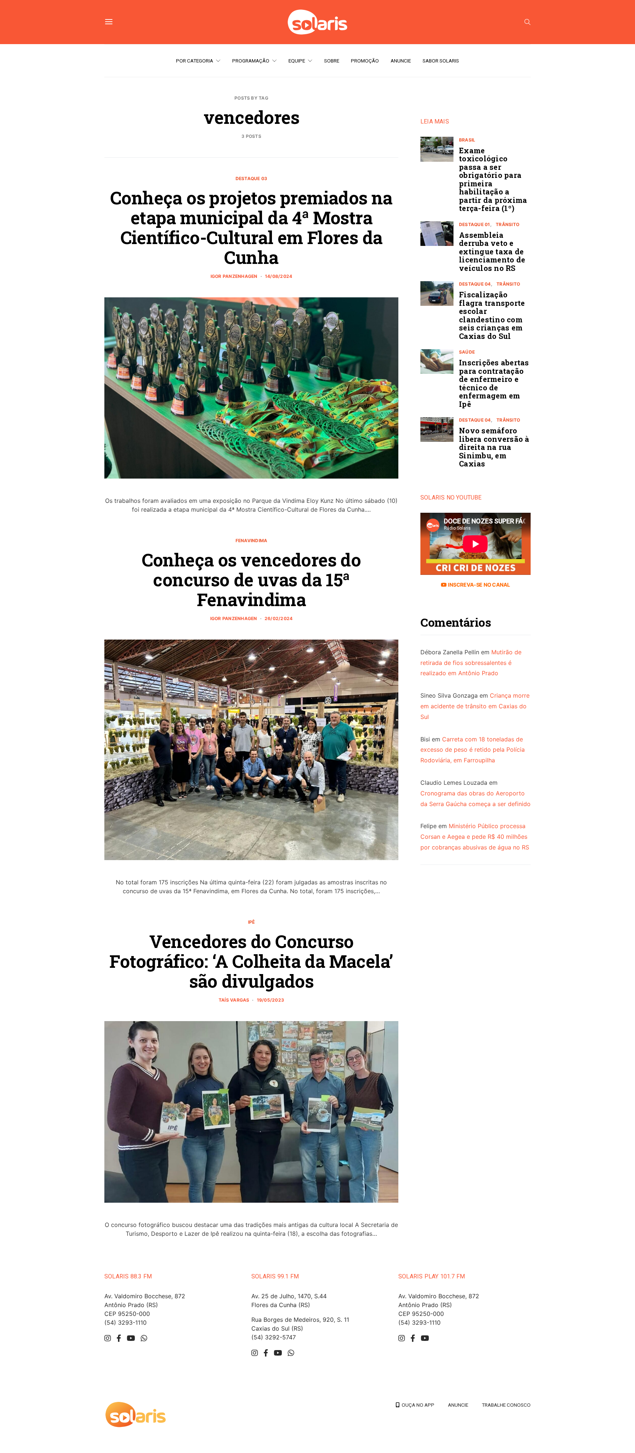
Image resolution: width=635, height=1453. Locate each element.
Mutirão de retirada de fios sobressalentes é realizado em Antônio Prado (470, 662)
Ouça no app (416, 1405)
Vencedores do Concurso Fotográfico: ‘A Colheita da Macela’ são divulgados (251, 961)
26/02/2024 (279, 618)
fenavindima (252, 540)
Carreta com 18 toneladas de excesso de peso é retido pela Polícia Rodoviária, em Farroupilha (472, 750)
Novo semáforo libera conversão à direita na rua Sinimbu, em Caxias (494, 447)
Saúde (467, 352)
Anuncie (401, 61)
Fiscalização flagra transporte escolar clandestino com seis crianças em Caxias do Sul (492, 315)
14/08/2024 (278, 276)
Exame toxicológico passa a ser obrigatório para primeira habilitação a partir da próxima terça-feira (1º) (493, 179)
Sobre (331, 61)
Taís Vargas (234, 1000)
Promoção (365, 61)
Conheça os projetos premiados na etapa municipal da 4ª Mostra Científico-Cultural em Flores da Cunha (251, 227)
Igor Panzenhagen (234, 276)
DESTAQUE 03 (252, 178)
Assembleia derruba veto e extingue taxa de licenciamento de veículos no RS (492, 251)
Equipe (296, 61)
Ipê (251, 922)
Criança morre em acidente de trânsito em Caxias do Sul (475, 706)
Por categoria (194, 61)
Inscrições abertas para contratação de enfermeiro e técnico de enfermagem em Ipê (494, 383)
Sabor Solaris (441, 61)
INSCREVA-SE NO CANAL (478, 584)
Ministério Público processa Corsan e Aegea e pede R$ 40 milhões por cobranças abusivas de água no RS (474, 837)
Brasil (467, 140)
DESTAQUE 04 (475, 284)
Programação (250, 61)
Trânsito (507, 224)
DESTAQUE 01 (474, 224)
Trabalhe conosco (506, 1405)
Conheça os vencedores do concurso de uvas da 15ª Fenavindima (251, 579)
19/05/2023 (270, 1000)
